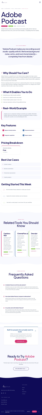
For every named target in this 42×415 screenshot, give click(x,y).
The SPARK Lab (4, 400)
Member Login (4, 404)
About (23, 387)
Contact (23, 393)
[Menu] (40, 2)
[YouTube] (3, 393)
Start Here (24, 391)
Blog (23, 389)
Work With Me (4, 402)
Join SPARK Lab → (21, 341)
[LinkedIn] (1, 393)
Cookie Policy (7, 412)
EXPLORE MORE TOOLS (20, 368)
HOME (2, 8)
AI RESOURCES (7, 8)
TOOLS (12, 8)
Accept (34, 411)
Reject (28, 411)
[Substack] (5, 393)
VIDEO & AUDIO (18, 8)
